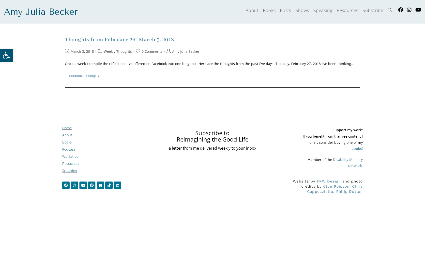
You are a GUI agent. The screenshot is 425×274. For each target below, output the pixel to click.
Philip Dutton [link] (349, 191)
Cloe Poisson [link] (336, 186)
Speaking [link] (69, 170)
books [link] (356, 148)
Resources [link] (70, 163)
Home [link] (67, 128)
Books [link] (67, 142)
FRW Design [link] (329, 181)
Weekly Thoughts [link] (118, 51)
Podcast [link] (68, 149)
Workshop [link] (70, 156)
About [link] (67, 135)
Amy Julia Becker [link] (185, 51)
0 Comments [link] (152, 51)
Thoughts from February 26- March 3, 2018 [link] (119, 39)
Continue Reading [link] (86, 75)
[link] (6, 55)
